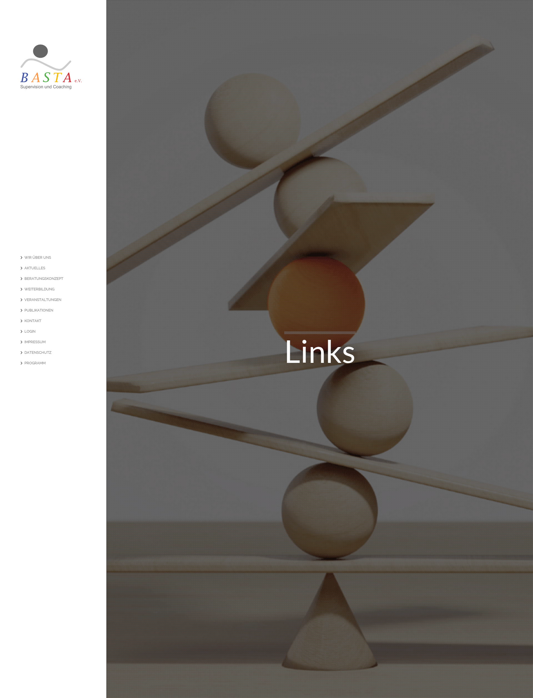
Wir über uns (37, 257)
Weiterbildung (39, 289)
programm (35, 363)
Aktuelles (34, 268)
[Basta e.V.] (51, 85)
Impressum (35, 342)
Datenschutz (37, 352)
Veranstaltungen (42, 300)
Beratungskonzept (43, 278)
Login (30, 331)
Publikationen (38, 310)
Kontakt (32, 321)
